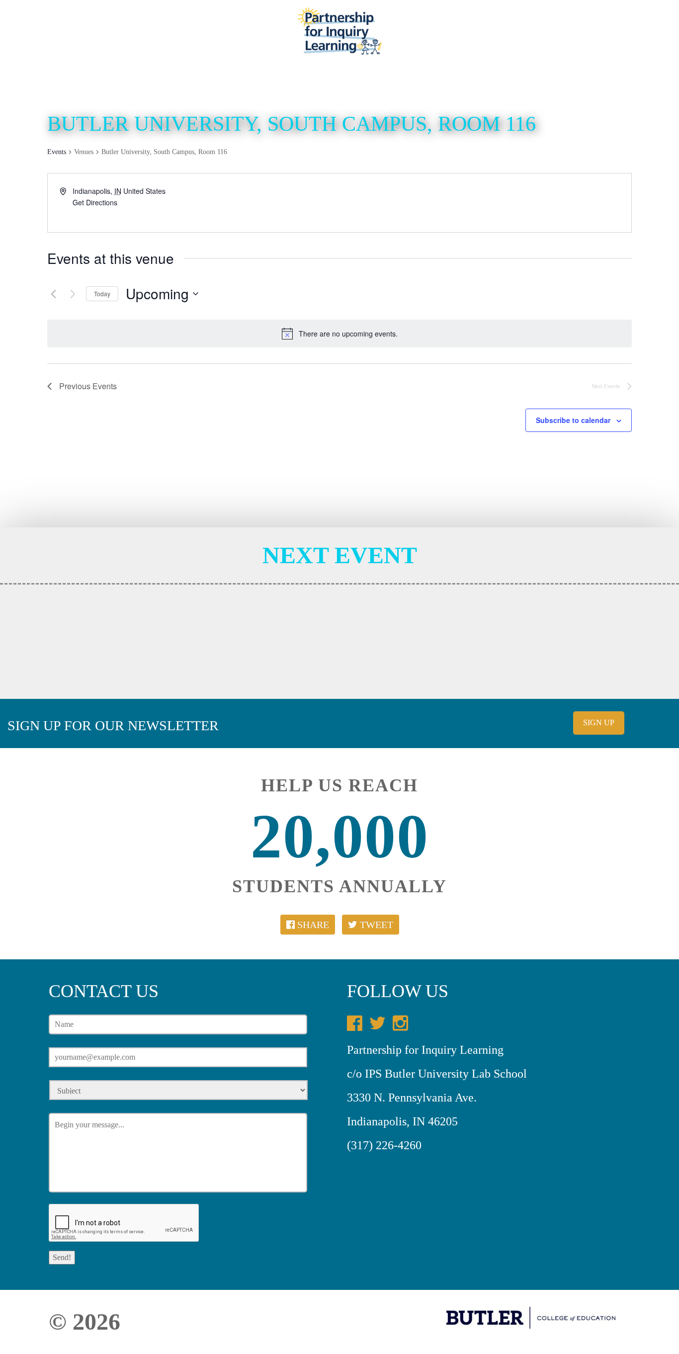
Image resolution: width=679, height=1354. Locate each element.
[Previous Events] (53, 294)
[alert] (339, 333)
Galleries (430, 36)
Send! (62, 1257)
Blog (262, 36)
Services (216, 36)
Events (546, 36)
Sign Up (598, 722)
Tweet (375, 924)
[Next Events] (73, 294)
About (167, 36)
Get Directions (95, 202)
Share (312, 924)
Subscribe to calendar (573, 420)
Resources (492, 36)
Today (102, 293)
